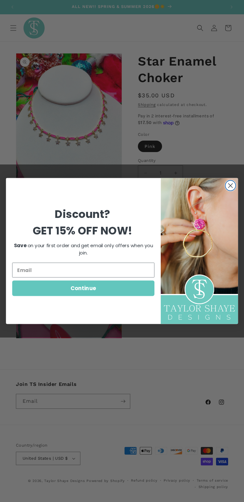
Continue (83, 288)
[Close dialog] (230, 185)
